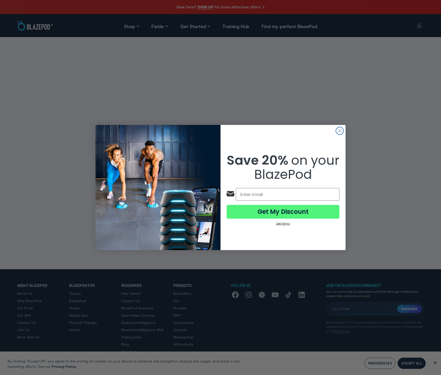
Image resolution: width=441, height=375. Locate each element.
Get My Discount (283, 211)
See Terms (283, 223)
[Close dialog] (340, 131)
